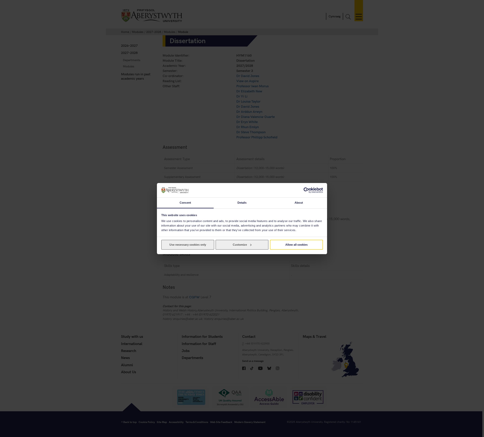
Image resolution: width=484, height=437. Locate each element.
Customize (240, 244)
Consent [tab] (185, 202)
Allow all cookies (296, 244)
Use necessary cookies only (187, 244)
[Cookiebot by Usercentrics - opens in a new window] (306, 190)
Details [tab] (242, 202)
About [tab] (299, 202)
